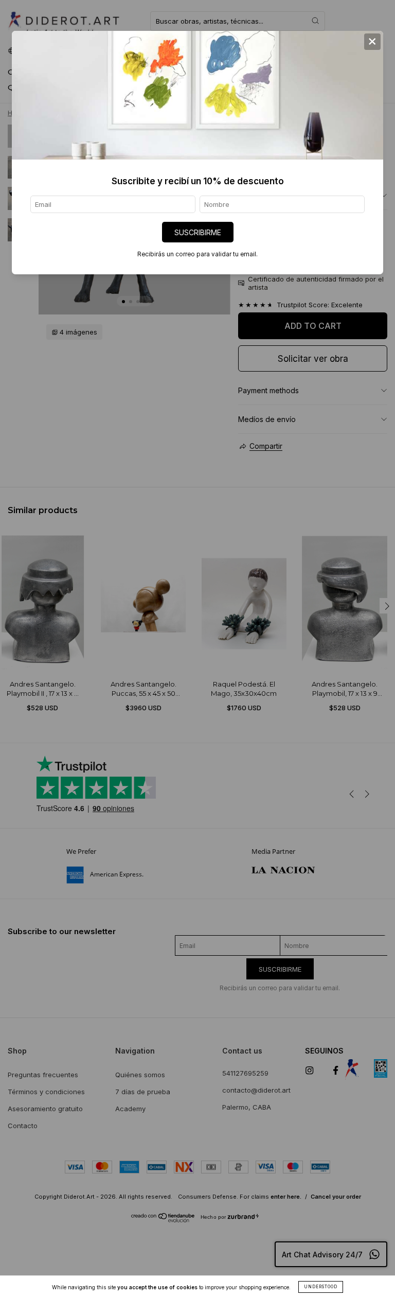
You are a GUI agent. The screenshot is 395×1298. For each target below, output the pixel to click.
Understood (320, 1286)
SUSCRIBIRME (197, 232)
